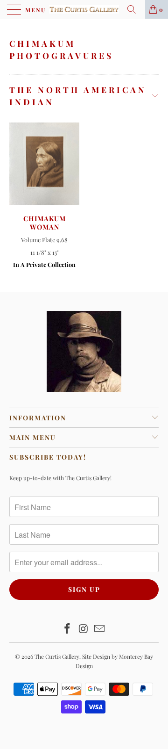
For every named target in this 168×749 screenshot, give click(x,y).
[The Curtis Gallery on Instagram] (84, 629)
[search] (134, 9)
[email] (100, 629)
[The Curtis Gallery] (84, 9)
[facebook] (67, 629)
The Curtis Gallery (57, 656)
